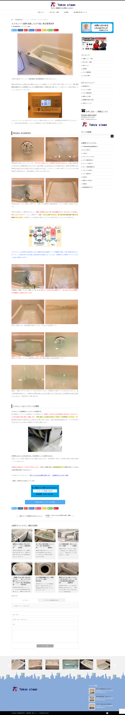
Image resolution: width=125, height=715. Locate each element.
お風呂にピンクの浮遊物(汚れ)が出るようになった (30, 516)
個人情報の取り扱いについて (80, 12)
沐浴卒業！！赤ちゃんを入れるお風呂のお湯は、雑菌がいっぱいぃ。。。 (58, 516)
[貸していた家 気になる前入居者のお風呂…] (88, 664)
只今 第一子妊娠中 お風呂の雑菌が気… (104, 704)
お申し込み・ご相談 (54, 12)
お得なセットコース (87, 103)
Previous (9, 665)
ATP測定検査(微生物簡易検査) (89, 146)
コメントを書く (27, 26)
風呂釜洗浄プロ (86, 86)
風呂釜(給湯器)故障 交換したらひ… (104, 696)
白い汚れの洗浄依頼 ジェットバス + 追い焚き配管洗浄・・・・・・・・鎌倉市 (45, 545)
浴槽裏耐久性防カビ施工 (88, 99)
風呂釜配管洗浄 (18, 19)
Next (115, 665)
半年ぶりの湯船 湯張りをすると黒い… (104, 688)
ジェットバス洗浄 (86, 89)
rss (107, 713)
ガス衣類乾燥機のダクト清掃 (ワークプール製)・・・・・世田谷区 (45, 579)
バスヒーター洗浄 (86, 170)
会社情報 (66, 12)
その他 (84, 153)
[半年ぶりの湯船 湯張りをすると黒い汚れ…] (19, 664)
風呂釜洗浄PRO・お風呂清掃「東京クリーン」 (28, 713)
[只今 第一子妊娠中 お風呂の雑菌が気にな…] (36, 664)
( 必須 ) (16, 614)
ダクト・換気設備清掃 (87, 166)
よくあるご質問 (86, 75)
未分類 (84, 177)
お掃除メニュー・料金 (87, 58)
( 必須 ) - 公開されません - (20, 619)
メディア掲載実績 (86, 72)
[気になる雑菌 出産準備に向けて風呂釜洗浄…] (105, 664)
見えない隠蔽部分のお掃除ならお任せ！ (62, 8)
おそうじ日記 (85, 150)
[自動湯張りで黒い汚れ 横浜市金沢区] (70, 664)
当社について (41, 12)
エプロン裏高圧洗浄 (87, 93)
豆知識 (84, 183)
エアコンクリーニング (87, 156)
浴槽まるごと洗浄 (86, 96)
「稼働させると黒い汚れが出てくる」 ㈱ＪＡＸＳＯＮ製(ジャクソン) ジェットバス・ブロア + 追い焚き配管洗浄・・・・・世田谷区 (22, 581)
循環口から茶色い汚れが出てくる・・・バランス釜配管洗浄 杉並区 (21, 545)
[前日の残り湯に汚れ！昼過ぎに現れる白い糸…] (53, 664)
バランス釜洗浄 (86, 173)
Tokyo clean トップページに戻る (45, 502)
